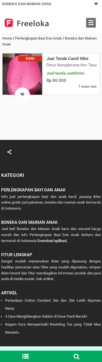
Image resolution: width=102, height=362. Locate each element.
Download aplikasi (52, 241)
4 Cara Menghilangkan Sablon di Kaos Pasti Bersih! (46, 316)
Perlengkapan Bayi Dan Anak (38, 38)
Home (7, 38)
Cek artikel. (45, 279)
